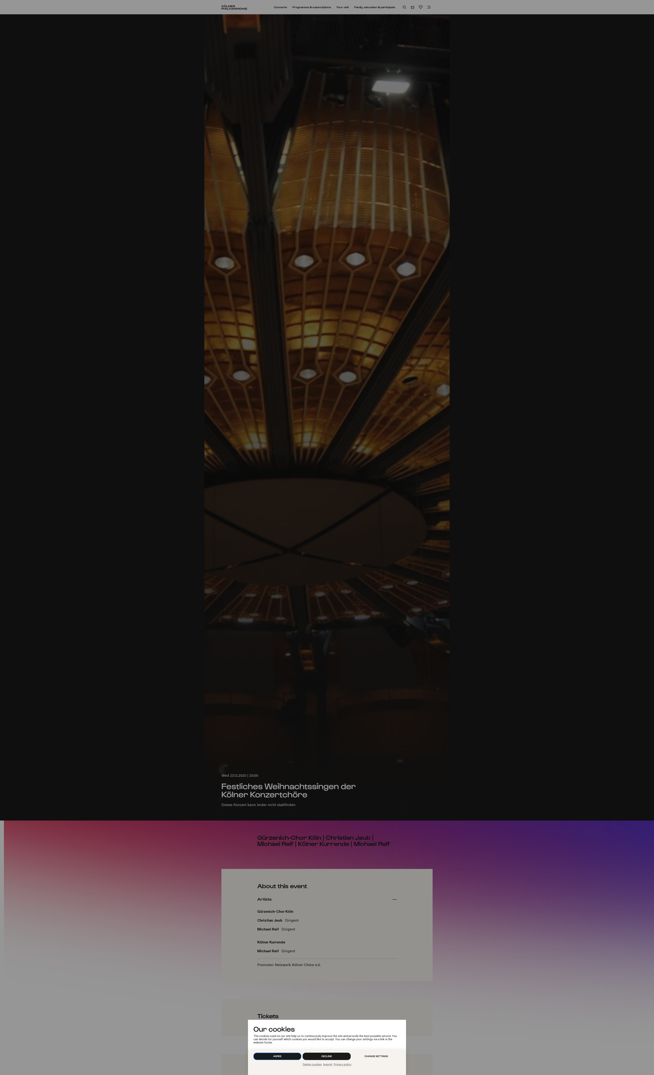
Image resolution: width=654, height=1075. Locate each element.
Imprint (327, 1064)
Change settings (376, 1056)
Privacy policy (342, 1064)
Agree (277, 1056)
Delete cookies (312, 1064)
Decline (327, 1056)
